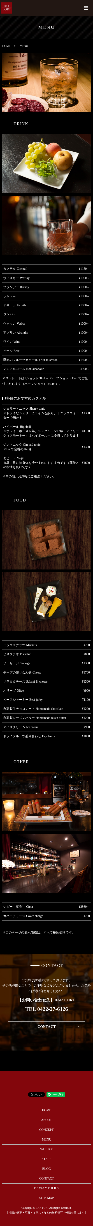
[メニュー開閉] (86, 8)
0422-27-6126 (52, 1009)
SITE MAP (46, 1198)
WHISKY (46, 1149)
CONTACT (46, 1027)
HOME (6, 46)
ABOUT (46, 1120)
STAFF (46, 1159)
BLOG (46, 1168)
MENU (46, 1139)
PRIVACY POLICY (46, 1188)
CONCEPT (46, 1129)
